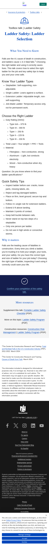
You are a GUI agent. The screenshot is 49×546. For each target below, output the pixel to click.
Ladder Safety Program (33, 320)
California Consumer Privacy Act (24, 508)
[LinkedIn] (33, 426)
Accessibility (25, 512)
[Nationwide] (24, 409)
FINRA (29, 486)
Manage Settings (25, 535)
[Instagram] (24, 426)
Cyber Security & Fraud (24, 505)
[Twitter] (16, 426)
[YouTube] (41, 426)
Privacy (24, 502)
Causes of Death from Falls (12, 359)
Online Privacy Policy (13, 520)
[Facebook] (7, 426)
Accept (24, 538)
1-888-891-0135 (31, 417)
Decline (24, 542)
